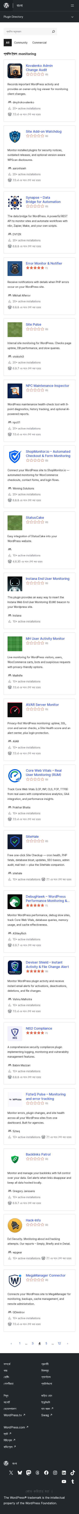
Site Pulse (33, 324)
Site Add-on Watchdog (44, 131)
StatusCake (35, 517)
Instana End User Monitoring (47, 579)
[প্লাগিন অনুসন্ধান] (53, 31)
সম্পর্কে (7, 1364)
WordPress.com (16, 1427)
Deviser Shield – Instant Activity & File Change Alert (47, 964)
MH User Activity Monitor (45, 639)
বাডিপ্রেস (10, 1447)
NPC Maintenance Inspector (47, 386)
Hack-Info (33, 1220)
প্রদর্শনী (45, 1364)
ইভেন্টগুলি (45, 1402)
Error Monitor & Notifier (44, 263)
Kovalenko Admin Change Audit (39, 68)
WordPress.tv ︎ (15, 1415)
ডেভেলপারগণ (10, 1409)
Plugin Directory (13, 16)
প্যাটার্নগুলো (46, 1383)
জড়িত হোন (46, 1395)
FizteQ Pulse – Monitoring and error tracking (46, 1096)
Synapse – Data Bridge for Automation (43, 200)
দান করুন (47, 1409)
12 (59, 1343)
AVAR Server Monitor (42, 705)
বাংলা (14, 1463)
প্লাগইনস (46, 1377)
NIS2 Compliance (39, 1028)
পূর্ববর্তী (11, 1343)
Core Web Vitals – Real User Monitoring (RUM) (44, 773)
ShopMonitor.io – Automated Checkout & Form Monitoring (48, 454)
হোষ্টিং (6, 1377)
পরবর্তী (67, 1343)
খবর (5, 1370)
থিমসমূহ (45, 1370)
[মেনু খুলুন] (73, 5)
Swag (47, 1415)
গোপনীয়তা (8, 1383)
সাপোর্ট (7, 1402)
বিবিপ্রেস (10, 1440)
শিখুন (6, 1395)
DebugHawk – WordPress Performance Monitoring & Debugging (46, 899)
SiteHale (32, 836)
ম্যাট (8, 1434)
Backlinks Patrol (38, 1154)
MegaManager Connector (46, 1275)
